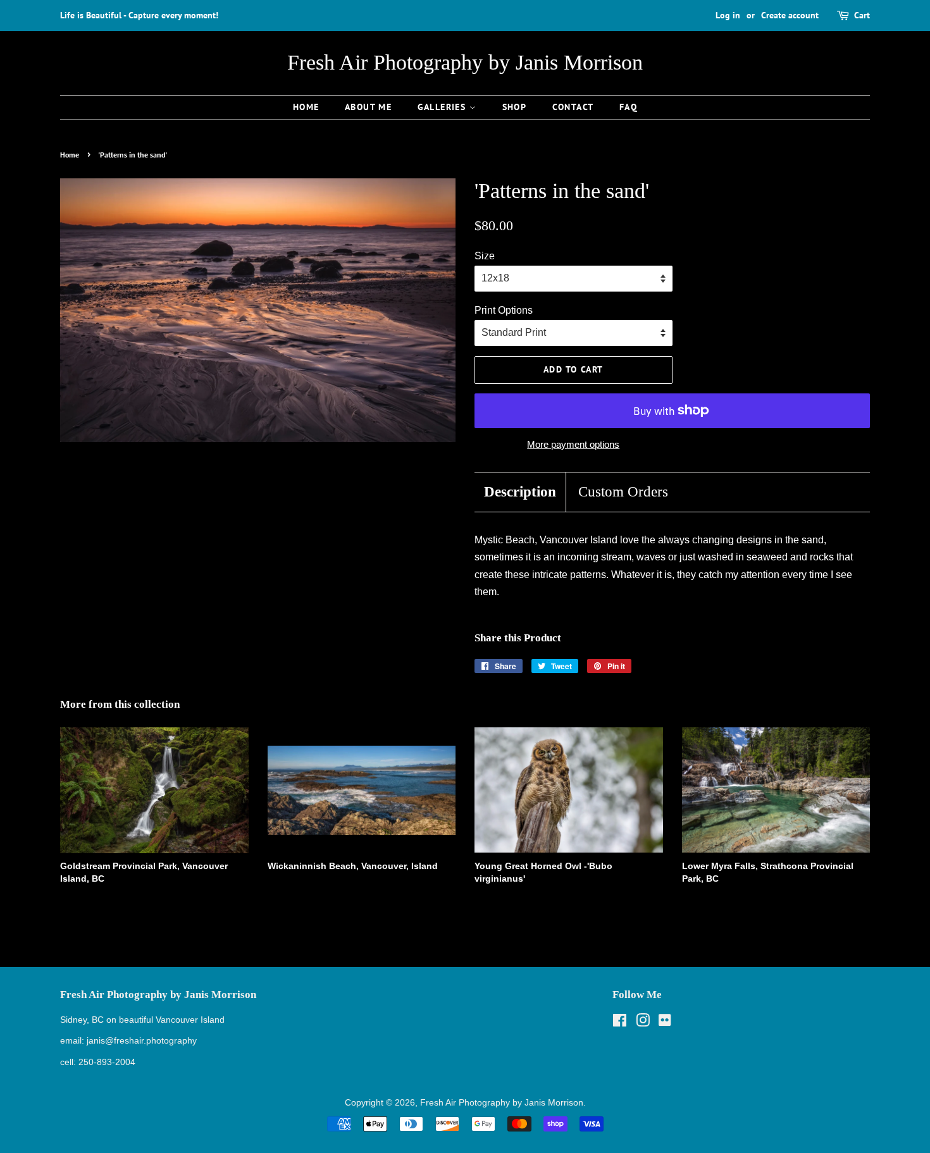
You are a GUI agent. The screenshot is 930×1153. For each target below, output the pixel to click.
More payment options (573, 444)
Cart (862, 15)
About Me (368, 107)
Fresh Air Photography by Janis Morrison (465, 62)
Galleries (443, 107)
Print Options (503, 310)
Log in (728, 15)
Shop (514, 107)
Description (520, 492)
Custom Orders (623, 492)
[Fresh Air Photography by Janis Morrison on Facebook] (619, 1023)
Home (306, 107)
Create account (790, 15)
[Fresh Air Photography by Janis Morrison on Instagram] (643, 1023)
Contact (573, 107)
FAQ (628, 107)
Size (484, 255)
